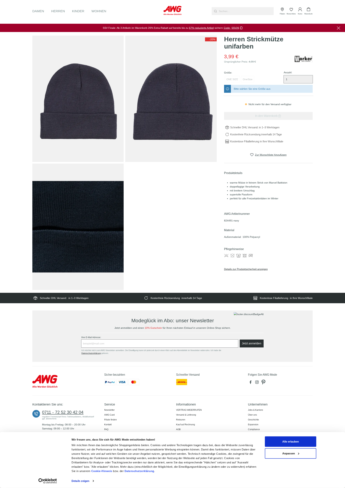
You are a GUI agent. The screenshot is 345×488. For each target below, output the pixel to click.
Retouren (180, 419)
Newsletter (109, 410)
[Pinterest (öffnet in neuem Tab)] (264, 383)
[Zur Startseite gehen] (172, 10)
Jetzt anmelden (251, 343)
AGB (178, 429)
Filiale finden (110, 419)
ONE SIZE (232, 79)
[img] (211, 39)
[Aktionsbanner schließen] (338, 27)
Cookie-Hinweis (101, 471)
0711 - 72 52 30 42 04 (62, 412)
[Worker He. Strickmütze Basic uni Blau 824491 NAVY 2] (171, 98)
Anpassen (288, 453)
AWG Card (109, 415)
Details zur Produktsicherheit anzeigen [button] (246, 269)
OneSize (247, 79)
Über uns (252, 415)
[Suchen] (215, 11)
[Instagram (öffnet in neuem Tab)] (257, 383)
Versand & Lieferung (186, 415)
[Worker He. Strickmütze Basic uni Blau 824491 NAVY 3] (78, 226)
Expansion (253, 424)
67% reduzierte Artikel (201, 27)
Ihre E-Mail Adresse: (91, 337)
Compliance (254, 429)
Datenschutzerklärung (139, 471)
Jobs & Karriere (255, 410)
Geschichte (253, 419)
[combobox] (246, 11)
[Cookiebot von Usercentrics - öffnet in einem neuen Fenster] (47, 481)
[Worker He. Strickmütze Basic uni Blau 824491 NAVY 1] (78, 98)
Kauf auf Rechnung (185, 424)
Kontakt (108, 424)
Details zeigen (80, 480)
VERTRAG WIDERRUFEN (189, 410)
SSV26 (235, 27)
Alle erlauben (290, 441)
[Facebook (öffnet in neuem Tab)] (251, 383)
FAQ (106, 429)
